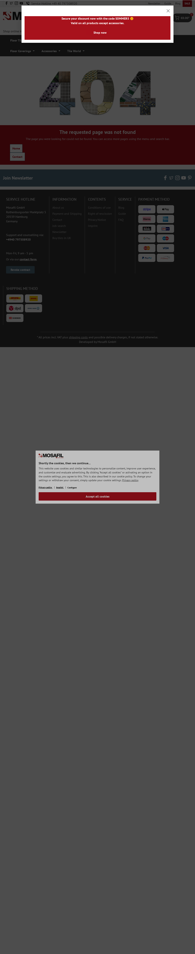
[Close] (168, 11)
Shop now (100, 32)
